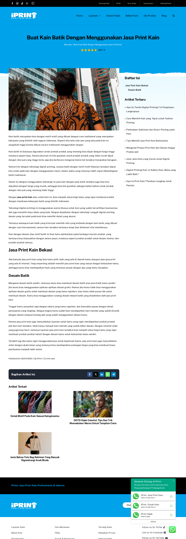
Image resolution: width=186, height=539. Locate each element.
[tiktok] (22, 3)
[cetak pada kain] (35, 392)
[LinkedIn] (102, 374)
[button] (174, 15)
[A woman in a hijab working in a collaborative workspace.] (93, 392)
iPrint (39, 358)
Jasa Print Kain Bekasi (136, 85)
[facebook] (12, 3)
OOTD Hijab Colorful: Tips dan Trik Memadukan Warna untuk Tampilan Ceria (93, 422)
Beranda (68, 44)
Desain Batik (134, 90)
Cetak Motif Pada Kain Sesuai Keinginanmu (34, 416)
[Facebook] (90, 374)
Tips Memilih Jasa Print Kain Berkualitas (147, 140)
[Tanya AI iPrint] (33, 3)
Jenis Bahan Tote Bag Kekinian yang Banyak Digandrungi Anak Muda (34, 459)
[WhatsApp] (108, 374)
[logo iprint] (23, 13)
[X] (96, 374)
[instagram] (17, 3)
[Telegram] (114, 374)
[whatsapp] (27, 3)
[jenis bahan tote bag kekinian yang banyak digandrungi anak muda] (35, 433)
